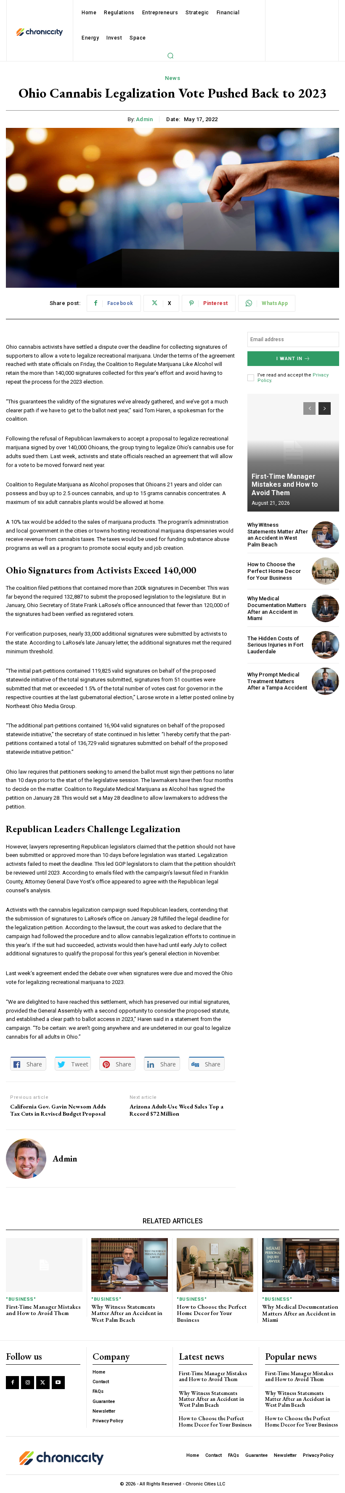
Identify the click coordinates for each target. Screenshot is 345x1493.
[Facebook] (12, 1382)
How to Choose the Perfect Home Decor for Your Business (274, 571)
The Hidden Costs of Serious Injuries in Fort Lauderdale (275, 645)
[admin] (26, 1158)
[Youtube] (58, 1382)
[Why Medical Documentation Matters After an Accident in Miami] (325, 608)
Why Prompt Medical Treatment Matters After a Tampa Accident (277, 681)
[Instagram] (27, 1382)
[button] (170, 55)
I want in (289, 358)
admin (144, 119)
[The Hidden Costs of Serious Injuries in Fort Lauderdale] (325, 644)
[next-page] (324, 408)
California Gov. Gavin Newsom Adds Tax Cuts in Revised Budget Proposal (58, 1110)
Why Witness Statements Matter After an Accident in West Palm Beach (277, 535)
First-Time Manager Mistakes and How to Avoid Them (285, 484)
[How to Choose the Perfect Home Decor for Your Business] (325, 571)
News (172, 78)
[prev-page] (309, 408)
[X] (42, 1382)
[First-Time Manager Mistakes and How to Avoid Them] (293, 453)
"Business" (21, 1299)
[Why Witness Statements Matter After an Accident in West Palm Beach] (325, 535)
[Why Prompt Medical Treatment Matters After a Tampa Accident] (325, 681)
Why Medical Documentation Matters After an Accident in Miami (276, 608)
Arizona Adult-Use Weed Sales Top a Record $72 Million (176, 1110)
